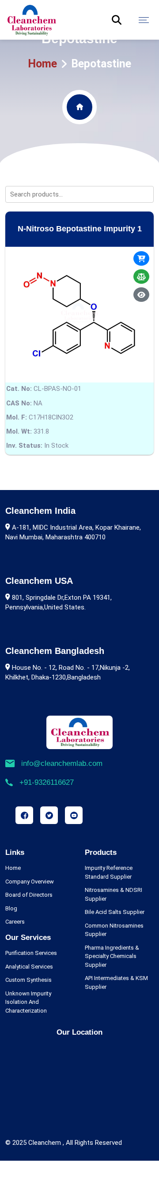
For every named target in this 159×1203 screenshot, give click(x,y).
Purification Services (31, 953)
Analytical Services (29, 966)
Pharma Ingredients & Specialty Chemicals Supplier (112, 956)
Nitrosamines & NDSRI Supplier (113, 894)
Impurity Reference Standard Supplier (108, 872)
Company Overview (29, 881)
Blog (11, 908)
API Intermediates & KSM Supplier (116, 982)
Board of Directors (29, 894)
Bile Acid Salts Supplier (114, 912)
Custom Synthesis (28, 980)
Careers (15, 921)
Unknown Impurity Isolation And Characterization (28, 1002)
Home (42, 63)
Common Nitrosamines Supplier (114, 930)
